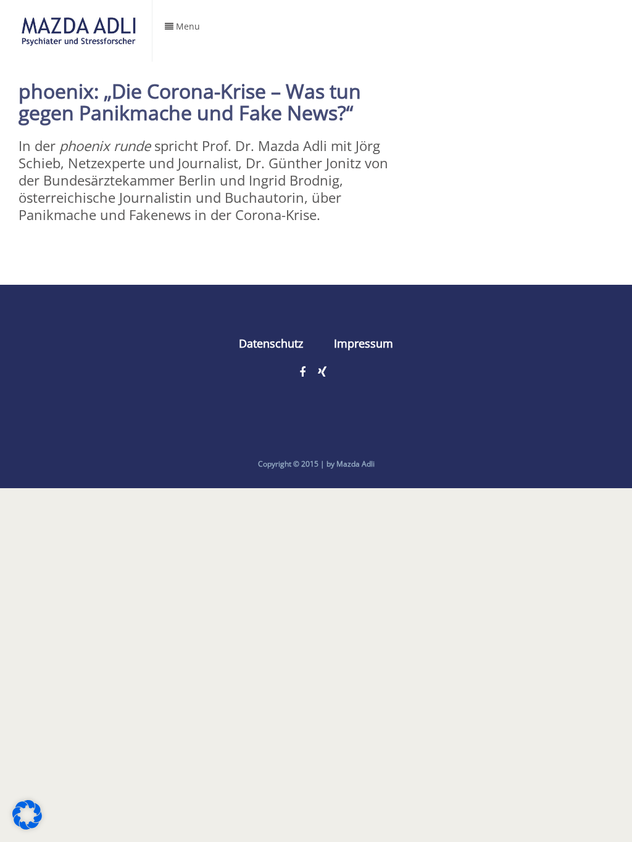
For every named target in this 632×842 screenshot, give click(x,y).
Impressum (363, 343)
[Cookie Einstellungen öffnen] (27, 824)
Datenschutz (271, 343)
